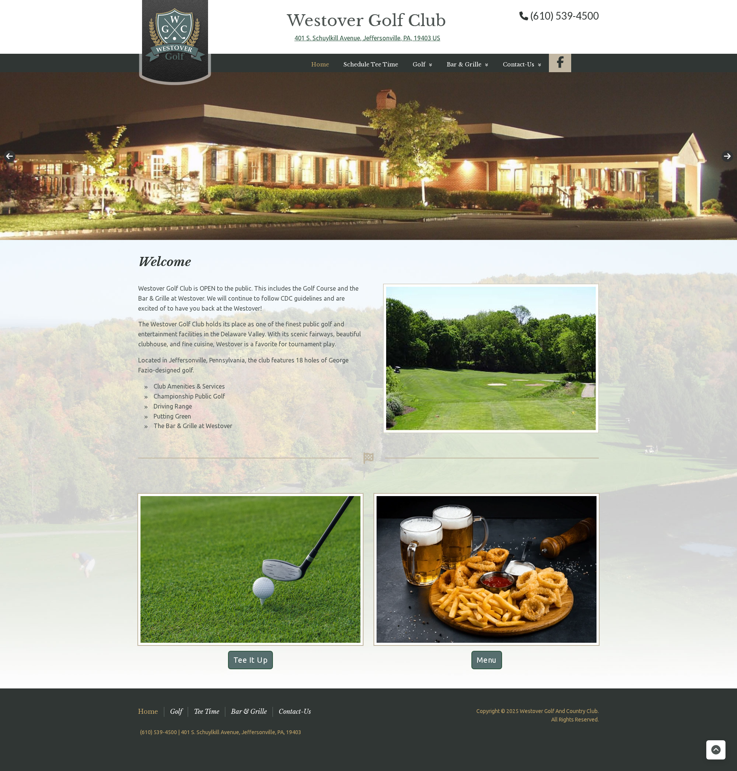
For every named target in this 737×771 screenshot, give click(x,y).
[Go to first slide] (727, 156)
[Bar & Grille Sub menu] (486, 64)
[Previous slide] (9, 156)
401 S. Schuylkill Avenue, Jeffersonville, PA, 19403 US (367, 38)
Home (320, 64)
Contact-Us (518, 64)
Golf (176, 711)
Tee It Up (250, 659)
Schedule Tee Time (371, 64)
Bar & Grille (249, 711)
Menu (487, 659)
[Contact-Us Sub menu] (539, 64)
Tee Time (206, 711)
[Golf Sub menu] (430, 64)
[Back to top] (715, 749)
